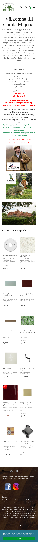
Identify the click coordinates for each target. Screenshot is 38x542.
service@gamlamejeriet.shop (13, 476)
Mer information (27, 535)
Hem (19, 528)
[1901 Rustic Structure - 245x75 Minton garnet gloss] (5, 387)
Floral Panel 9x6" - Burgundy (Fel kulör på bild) (27, 332)
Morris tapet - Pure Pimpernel (26, 255)
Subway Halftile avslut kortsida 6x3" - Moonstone (10, 295)
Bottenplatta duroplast (10, 255)
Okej (19, 538)
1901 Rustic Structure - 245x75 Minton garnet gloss (10, 404)
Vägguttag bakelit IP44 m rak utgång (27, 442)
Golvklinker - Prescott (10, 441)
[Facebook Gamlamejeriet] (8, 486)
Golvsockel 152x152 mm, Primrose (26, 403)
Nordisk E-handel (23, 478)
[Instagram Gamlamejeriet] (16, 486)
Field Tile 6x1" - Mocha (10, 331)
